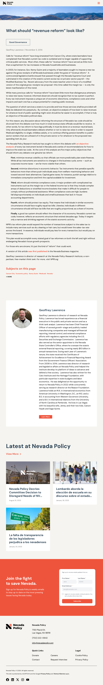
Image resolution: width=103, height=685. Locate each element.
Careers (54, 655)
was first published (37, 251)
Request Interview (59, 659)
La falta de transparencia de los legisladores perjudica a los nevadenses (27, 538)
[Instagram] (22, 679)
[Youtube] (27, 679)
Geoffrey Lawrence (15, 50)
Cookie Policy (81, 655)
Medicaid (42, 274)
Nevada (50, 274)
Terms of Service (59, 674)
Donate (35, 655)
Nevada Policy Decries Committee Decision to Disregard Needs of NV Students (25, 494)
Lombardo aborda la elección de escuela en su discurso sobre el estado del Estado (74, 494)
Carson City (10, 274)
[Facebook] (7, 679)
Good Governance (18, 42)
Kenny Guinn (33, 274)
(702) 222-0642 (40, 638)
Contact (36, 659)
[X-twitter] (17, 679)
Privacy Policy (81, 659)
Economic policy (22, 274)
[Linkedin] (12, 679)
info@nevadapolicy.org (42, 643)
